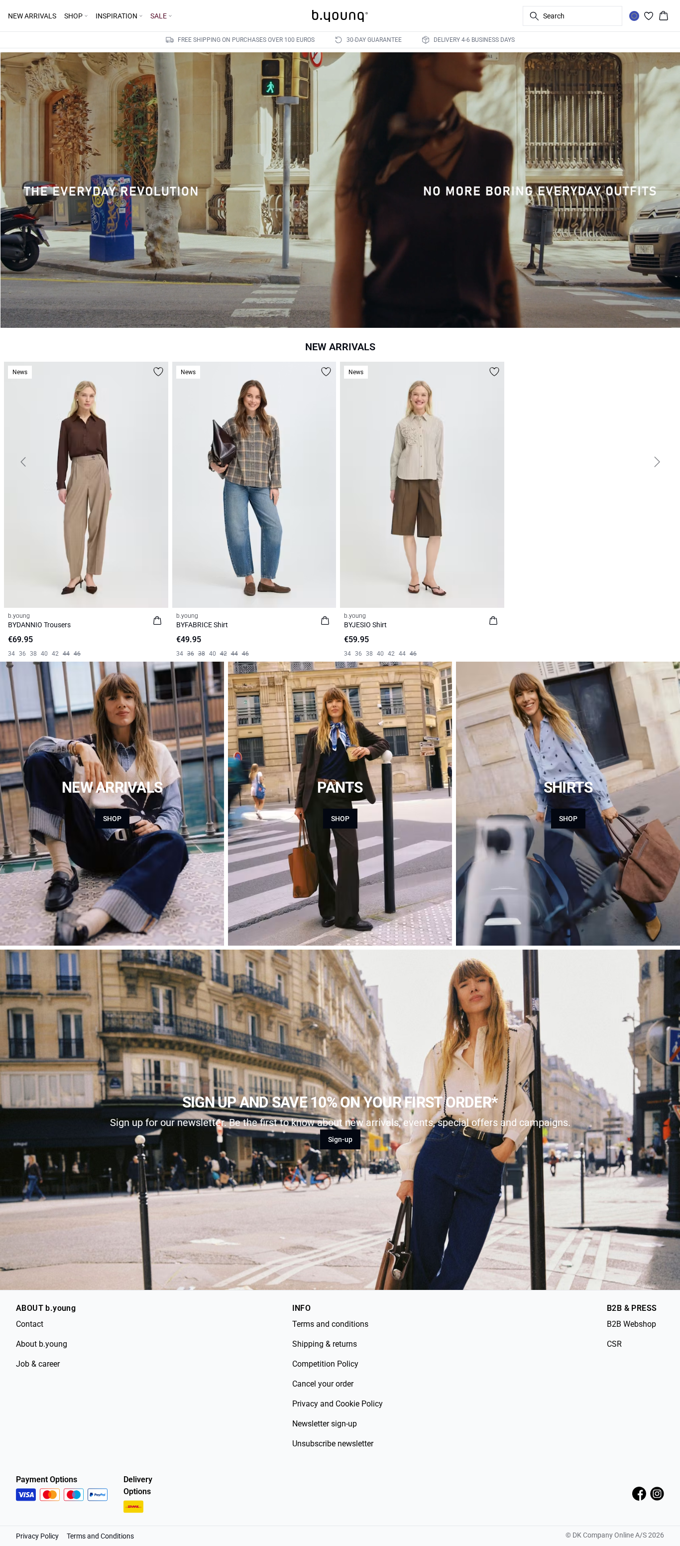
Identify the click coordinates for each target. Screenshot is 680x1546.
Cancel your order (322, 1384)
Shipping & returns (324, 1344)
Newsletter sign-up (324, 1423)
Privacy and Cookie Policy (337, 1403)
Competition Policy (325, 1364)
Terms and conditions (330, 1324)
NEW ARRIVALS (32, 16)
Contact (29, 1324)
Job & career (38, 1364)
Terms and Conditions (100, 1536)
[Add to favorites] (158, 372)
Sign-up (340, 1139)
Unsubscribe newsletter (332, 1443)
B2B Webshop (631, 1324)
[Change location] (634, 16)
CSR (614, 1344)
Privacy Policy (37, 1536)
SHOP (112, 819)
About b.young (41, 1344)
